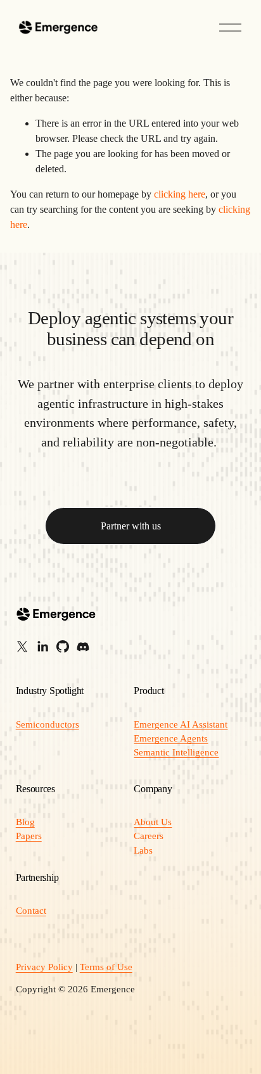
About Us (153, 822)
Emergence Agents (171, 738)
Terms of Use (106, 967)
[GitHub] (62, 646)
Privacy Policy (44, 967)
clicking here (179, 194)
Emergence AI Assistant (180, 724)
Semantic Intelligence (176, 752)
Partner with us (131, 526)
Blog (25, 822)
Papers (29, 836)
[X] (22, 646)
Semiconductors (47, 724)
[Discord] (83, 646)
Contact (31, 911)
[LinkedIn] (42, 646)
